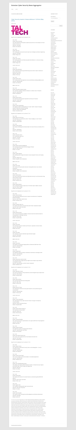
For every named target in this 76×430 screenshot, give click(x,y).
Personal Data (53, 71)
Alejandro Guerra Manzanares (32, 400)
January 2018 (53, 143)
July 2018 (52, 135)
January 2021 (53, 118)
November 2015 (53, 176)
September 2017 (53, 148)
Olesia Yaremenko (30, 411)
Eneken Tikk (13, 404)
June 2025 (52, 96)
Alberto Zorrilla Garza (23, 400)
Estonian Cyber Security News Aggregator (26, 5)
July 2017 (52, 150)
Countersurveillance (54, 37)
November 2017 (53, 146)
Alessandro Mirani (14, 402)
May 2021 (52, 115)
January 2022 (53, 110)
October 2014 (53, 194)
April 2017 (52, 154)
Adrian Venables (42, 399)
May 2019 (52, 131)
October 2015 (53, 178)
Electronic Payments (54, 53)
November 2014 (53, 192)
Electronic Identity (54, 52)
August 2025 (53, 95)
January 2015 (53, 190)
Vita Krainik (38, 415)
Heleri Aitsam (27, 404)
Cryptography (53, 41)
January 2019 (53, 132)
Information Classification (55, 57)
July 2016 (52, 166)
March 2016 (53, 171)
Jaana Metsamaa (42, 404)
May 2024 (52, 102)
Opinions (52, 69)
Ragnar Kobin (19, 413)
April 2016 (52, 170)
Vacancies (52, 83)
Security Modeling (54, 80)
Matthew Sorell (21, 410)
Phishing (52, 73)
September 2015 (53, 179)
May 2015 (52, 184)
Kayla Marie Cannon (22, 407)
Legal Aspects (53, 63)
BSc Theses (53, 32)
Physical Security (53, 75)
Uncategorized (53, 82)
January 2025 (53, 99)
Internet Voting (53, 60)
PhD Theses (53, 72)
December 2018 (53, 134)
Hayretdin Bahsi (22, 404)
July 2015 (52, 182)
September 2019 (53, 128)
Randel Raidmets (28, 413)
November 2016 (53, 160)
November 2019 (53, 127)
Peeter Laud (41, 411)
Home (12, 9)
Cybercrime (53, 44)
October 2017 (53, 147)
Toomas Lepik (26, 415)
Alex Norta (19, 402)
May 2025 (52, 98)
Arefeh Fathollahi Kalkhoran (19, 403)
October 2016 (53, 162)
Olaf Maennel (24, 411)
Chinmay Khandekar (37, 403)
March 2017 (53, 155)
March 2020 (53, 124)
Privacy (52, 76)
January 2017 (53, 158)
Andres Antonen (30, 402)
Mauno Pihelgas (27, 410)
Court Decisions (53, 39)
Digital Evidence (53, 48)
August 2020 (53, 119)
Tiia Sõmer (22, 415)
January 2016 (53, 174)
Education (52, 51)
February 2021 (53, 116)
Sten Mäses (40, 414)
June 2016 (52, 167)
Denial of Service (54, 45)
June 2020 (52, 122)
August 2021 (53, 112)
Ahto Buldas (17, 400)
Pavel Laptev (36, 411)
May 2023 (52, 106)
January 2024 (53, 103)
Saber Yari (24, 414)
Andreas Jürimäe (24, 402)
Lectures (52, 61)
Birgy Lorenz (26, 403)
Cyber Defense (53, 43)
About (16, 9)
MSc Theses (22, 399)
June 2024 (52, 100)
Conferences (53, 35)
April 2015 (52, 186)
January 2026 (53, 94)
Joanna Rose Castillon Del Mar (22, 406)
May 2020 (52, 123)
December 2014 (53, 191)
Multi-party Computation (55, 67)
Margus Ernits (16, 410)
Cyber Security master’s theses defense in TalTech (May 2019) (27, 20)
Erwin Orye (17, 404)
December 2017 (53, 144)
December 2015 (53, 175)
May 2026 (52, 92)
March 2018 (53, 140)
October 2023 (53, 104)
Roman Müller (19, 414)
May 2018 (52, 138)
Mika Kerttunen (33, 410)
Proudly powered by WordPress (16, 425)
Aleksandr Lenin (41, 400)
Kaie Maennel (16, 407)
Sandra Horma (28, 414)
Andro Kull (35, 402)
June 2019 (52, 130)
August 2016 (53, 164)
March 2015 (53, 187)
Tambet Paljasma (17, 415)
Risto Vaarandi (43, 413)
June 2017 (52, 151)
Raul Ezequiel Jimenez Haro (36, 413)
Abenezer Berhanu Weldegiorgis (33, 399)
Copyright (52, 36)
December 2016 (53, 159)
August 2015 (53, 180)
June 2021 (52, 114)
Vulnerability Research (54, 84)
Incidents (52, 56)
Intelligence (53, 59)
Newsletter (52, 68)
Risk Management (54, 79)
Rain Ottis (23, 413)
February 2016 (53, 172)
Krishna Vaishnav (19, 408)
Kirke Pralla (38, 407)
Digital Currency (53, 47)
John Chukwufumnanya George (33, 406)
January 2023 (53, 107)
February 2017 (53, 156)
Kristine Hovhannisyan (26, 408)
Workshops (53, 86)
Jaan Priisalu (37, 404)
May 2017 (52, 152)
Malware (52, 64)
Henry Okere (32, 404)
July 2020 (52, 120)
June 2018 (52, 136)
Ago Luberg (13, 400)
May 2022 (52, 108)
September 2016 (53, 163)
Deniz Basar (43, 403)
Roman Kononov (14, 414)
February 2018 (53, 142)
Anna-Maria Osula (40, 402)
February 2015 (53, 188)
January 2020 (53, 126)
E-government (53, 49)
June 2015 (52, 183)
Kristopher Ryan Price (33, 408)
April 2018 (52, 139)
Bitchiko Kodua (31, 403)
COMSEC (52, 33)
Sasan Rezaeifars (34, 414)
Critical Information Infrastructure (56, 40)
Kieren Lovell (28, 407)
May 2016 (52, 168)
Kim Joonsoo (33, 407)
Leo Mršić (39, 408)
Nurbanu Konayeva (18, 411)
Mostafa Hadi (38, 410)
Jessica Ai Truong (14, 406)
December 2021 (53, 111)
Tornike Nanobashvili (32, 415)
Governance (53, 55)
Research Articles (54, 78)
